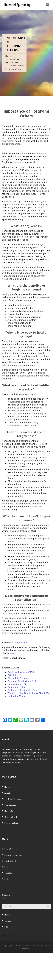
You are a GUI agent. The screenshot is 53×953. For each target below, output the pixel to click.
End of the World (16, 696)
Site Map (8, 927)
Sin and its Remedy (18, 678)
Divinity (7, 867)
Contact (7, 921)
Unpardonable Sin (17, 684)
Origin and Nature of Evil (21, 672)
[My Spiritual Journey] (17, 4)
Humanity (8, 811)
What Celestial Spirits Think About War (28, 693)
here (12, 653)
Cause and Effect (16, 687)
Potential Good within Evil (21, 681)
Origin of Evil (10, 817)
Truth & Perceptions (14, 799)
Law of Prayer (11, 849)
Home (8, 56)
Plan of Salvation (12, 823)
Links (6, 879)
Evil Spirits (13, 675)
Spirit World (10, 861)
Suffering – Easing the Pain (22, 690)
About (7, 793)
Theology (9, 873)
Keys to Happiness (13, 855)
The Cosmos (10, 805)
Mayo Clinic (21, 642)
